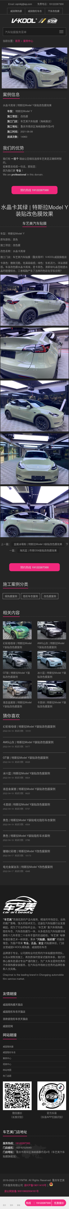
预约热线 (34, 190)
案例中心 (28, 41)
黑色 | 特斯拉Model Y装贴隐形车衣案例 (26, 835)
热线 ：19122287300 (38, 1203)
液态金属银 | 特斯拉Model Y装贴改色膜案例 (29, 789)
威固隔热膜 (16, 11)
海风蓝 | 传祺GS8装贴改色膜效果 (38, 550)
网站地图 (7, 1069)
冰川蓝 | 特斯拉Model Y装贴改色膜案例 (26, 773)
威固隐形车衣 (35, 11)
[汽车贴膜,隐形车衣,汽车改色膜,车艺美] (34, 23)
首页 (17, 41)
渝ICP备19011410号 (35, 1185)
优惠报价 (59, 1203)
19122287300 (56, 4)
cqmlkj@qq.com (23, 4)
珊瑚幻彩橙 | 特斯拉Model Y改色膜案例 (26, 851)
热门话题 (7, 1075)
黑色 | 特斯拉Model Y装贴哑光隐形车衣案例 (29, 820)
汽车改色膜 (53, 11)
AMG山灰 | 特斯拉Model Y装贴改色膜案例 (28, 742)
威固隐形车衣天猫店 (14, 1011)
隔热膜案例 (11, 596)
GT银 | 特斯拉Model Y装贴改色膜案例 (25, 757)
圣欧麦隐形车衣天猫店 (15, 1019)
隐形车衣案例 (30, 596)
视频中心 (7, 1064)
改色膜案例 (50, 596)
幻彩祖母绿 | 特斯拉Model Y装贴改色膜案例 (29, 726)
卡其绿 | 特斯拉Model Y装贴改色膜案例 (26, 804)
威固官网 (8, 1026)
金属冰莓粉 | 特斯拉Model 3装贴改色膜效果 (38, 544)
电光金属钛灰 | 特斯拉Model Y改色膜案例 (28, 867)
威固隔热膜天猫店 (13, 1004)
